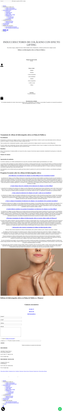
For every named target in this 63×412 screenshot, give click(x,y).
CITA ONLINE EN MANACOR (12, 27)
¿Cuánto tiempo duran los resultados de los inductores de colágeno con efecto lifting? (31, 186)
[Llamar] (3, 409)
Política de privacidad (10, 338)
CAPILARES (8, 13)
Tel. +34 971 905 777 (13, 376)
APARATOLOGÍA (9, 21)
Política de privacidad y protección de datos (26, 376)
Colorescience (10, 18)
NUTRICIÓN (8, 19)
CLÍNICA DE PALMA (10, 8)
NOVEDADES (6, 23)
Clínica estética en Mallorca (4, 371)
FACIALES (7, 11)
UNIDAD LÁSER (9, 22)
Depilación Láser (36, 371)
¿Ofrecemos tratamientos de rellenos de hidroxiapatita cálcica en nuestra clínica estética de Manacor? (31, 218)
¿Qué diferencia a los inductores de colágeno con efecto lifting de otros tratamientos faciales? (31, 175)
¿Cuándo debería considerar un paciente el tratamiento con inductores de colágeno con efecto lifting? (31, 209)
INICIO (4, 5)
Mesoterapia (31, 371)
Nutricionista (21, 371)
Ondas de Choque (26, 371)
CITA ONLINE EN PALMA (11, 26)
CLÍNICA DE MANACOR (10, 9)
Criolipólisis (17, 371)
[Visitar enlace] (5, 3)
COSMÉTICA (8, 15)
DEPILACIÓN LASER (10, 14)
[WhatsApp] (60, 409)
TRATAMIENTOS (7, 10)
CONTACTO (5, 24)
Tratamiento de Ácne (12, 371)
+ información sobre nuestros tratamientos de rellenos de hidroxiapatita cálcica (31, 227)
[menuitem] (4, 31)
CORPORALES (8, 12)
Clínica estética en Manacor (43, 371)
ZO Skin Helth (11, 16)
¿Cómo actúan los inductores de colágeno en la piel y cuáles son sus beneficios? (31, 193)
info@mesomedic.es (31, 313)
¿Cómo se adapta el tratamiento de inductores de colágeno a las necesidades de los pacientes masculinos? (31, 201)
